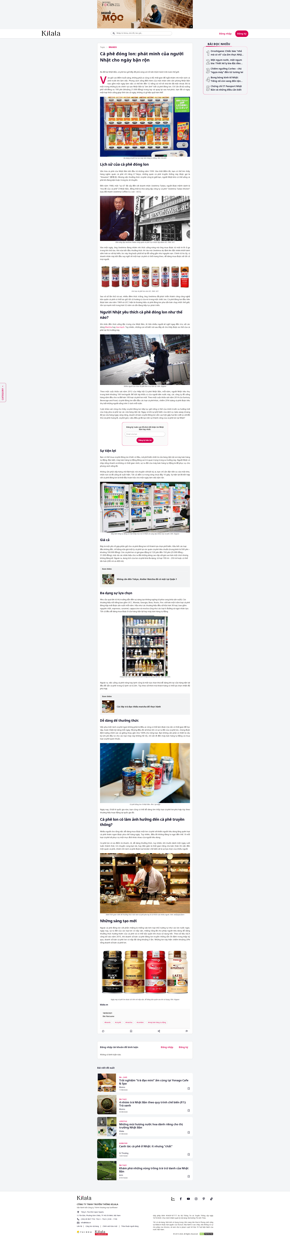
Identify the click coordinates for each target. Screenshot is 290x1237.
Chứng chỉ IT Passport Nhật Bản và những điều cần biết (226, 88)
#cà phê (118, 1022)
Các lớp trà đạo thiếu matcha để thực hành (139, 706)
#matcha (129, 1022)
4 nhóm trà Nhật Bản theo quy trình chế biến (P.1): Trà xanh (152, 1104)
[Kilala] (51, 33)
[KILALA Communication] (101, 1232)
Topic (102, 47)
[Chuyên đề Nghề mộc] (145, 14)
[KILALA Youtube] (188, 1198)
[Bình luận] (103, 1031)
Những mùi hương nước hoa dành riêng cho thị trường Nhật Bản (151, 1126)
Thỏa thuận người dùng (129, 1226)
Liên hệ (79, 1226)
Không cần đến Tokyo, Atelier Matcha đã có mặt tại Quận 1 (147, 579)
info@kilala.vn (85, 1222)
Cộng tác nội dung (92, 1226)
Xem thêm (107, 569)
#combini (140, 1022)
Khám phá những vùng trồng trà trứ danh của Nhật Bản (153, 1170)
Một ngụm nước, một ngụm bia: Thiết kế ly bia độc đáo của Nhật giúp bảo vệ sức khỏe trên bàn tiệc (226, 61)
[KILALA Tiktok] (211, 1198)
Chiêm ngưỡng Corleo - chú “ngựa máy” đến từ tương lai (227, 70)
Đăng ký (241, 33)
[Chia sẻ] (159, 1031)
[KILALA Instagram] (196, 1198)
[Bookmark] (188, 1088)
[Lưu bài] (131, 1031)
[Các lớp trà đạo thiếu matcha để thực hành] (108, 706)
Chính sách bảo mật (110, 1226)
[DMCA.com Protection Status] (206, 1234)
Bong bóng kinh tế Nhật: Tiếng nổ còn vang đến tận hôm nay (226, 79)
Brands (113, 47)
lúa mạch (120, 327)
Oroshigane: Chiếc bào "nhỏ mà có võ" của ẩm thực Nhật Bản (227, 53)
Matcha (108, 327)
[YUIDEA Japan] (84, 1232)
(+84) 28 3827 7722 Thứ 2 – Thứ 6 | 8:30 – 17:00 (98, 1219)
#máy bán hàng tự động (157, 1022)
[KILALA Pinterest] (203, 1198)
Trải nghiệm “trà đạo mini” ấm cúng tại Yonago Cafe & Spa (153, 1082)
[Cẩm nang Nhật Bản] (110, 1198)
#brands (108, 1022)
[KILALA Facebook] (173, 1198)
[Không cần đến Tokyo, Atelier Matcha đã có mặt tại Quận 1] (108, 579)
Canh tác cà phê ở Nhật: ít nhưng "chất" (146, 1146)
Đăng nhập (225, 33)
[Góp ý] (186, 1031)
